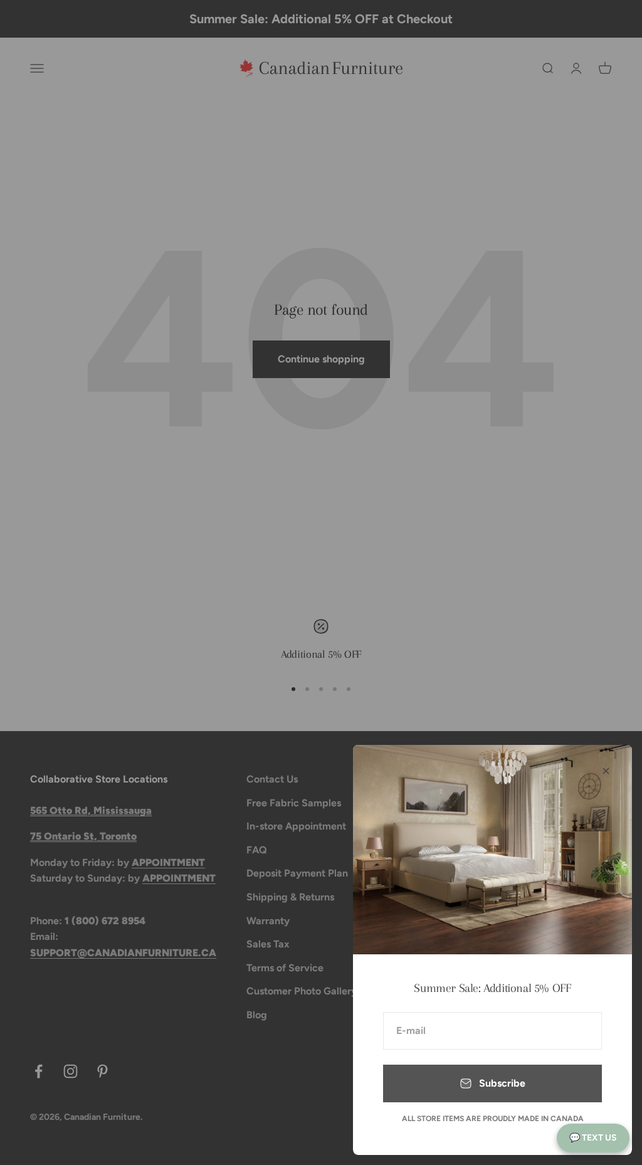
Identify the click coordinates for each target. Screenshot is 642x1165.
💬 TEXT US (593, 1137)
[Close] (606, 771)
